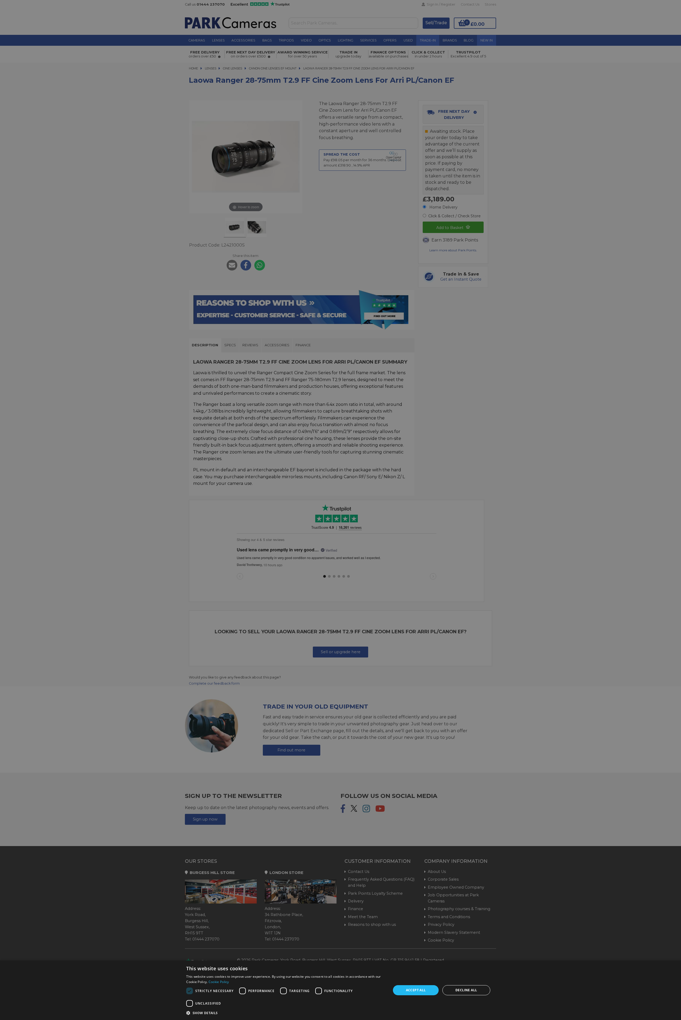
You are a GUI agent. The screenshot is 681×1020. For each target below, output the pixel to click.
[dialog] (340, 990)
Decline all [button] (466, 990)
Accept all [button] (416, 990)
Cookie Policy (219, 982)
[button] (285, 1013)
